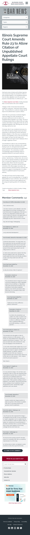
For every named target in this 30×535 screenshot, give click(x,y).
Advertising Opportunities (15, 503)
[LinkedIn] (12, 528)
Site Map (9, 524)
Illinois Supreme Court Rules (11, 102)
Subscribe (6, 477)
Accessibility (24, 521)
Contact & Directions (18, 524)
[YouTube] (15, 528)
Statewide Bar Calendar (10, 471)
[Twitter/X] (21, 528)
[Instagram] (18, 528)
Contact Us (7, 480)
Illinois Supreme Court (13, 190)
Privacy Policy (17, 521)
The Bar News (7, 468)
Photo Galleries (8, 474)
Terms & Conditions (7, 521)
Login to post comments (13, 450)
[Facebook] (9, 528)
